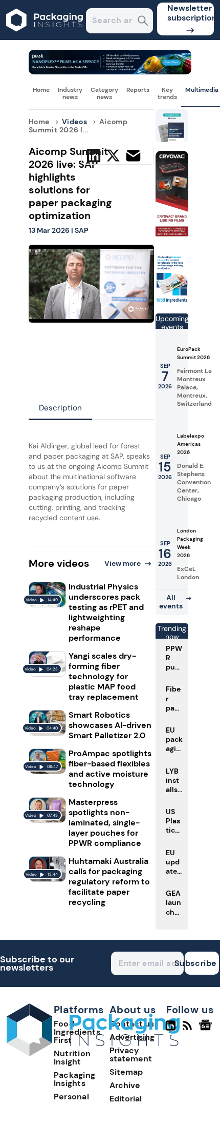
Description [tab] (60, 408)
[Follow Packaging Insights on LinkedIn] (171, 1029)
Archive (124, 1085)
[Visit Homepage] (45, 37)
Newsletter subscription (190, 13)
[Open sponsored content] (110, 71)
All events (171, 602)
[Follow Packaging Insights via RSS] (188, 1029)
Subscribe (201, 963)
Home (41, 89)
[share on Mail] (133, 155)
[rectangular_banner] (172, 301)
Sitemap (126, 1072)
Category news (104, 93)
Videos (74, 121)
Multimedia (201, 89)
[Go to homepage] (93, 1053)
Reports (137, 89)
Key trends (167, 93)
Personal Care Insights (80, 1101)
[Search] (143, 21)
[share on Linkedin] (93, 155)
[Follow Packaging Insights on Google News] (207, 1029)
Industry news (70, 93)
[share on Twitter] (113, 155)
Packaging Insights (75, 1079)
